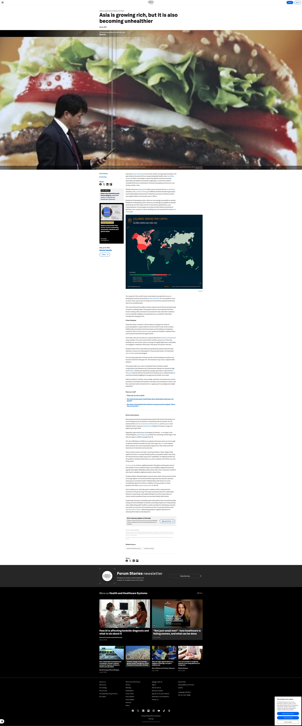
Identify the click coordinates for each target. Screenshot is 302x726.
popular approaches (145, 485)
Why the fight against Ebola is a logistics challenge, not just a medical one (162, 663)
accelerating (171, 189)
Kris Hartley (103, 177)
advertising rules (142, 434)
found (164, 340)
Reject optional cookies (288, 713)
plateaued (141, 189)
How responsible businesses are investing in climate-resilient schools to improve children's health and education (110, 664)
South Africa (147, 426)
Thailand (151, 424)
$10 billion (130, 370)
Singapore (166, 424)
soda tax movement (141, 424)
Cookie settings (288, 722)
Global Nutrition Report (133, 509)
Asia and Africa (154, 298)
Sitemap (151, 719)
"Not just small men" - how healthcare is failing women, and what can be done (177, 632)
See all (200, 593)
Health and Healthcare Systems (111, 11)
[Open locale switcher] (2, 721)
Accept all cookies (288, 717)
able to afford (130, 353)
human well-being (138, 174)
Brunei (157, 424)
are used (163, 443)
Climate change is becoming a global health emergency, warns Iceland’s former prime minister (138, 663)
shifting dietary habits (144, 331)
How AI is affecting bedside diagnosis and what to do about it (124, 632)
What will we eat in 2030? (135, 395)
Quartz (102, 34)
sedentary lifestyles (167, 338)
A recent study (130, 465)
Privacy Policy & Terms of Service (151, 716)
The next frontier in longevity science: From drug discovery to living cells (189, 663)
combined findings (142, 191)
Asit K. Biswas (103, 173)
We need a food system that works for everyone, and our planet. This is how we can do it (151, 405)
